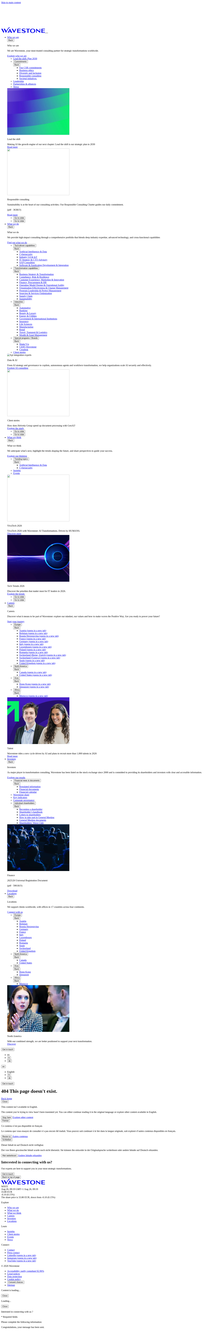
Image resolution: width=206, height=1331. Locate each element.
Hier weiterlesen (9, 1155)
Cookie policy (14, 1279)
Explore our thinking (17, 456)
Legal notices (13, 1273)
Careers (10, 603)
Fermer (5, 1121)
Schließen (6, 1140)
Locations (12, 893)
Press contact (13, 1252)
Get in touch (7, 1049)
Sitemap (11, 1285)
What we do (13, 224)
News (10, 1239)
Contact (11, 1250)
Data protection (14, 1276)
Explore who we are (17, 56)
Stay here (6, 1117)
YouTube (21, 1260)
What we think (14, 437)
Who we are (13, 37)
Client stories (13, 1234)
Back (10, 40)
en (3, 1066)
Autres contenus (20, 1136)
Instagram (21, 1258)
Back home (6, 1098)
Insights (11, 1231)
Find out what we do (17, 242)
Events (10, 1237)
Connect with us (15, 912)
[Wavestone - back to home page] (23, 32)
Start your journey (15, 621)
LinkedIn (21, 1255)
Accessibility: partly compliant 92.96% (25, 1271)
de (9, 1061)
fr (9, 1058)
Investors (11, 759)
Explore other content (23, 1117)
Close (4, 1101)
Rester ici (6, 1136)
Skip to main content (11, 2)
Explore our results (16, 777)
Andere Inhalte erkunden (30, 1155)
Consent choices (15, 1282)
